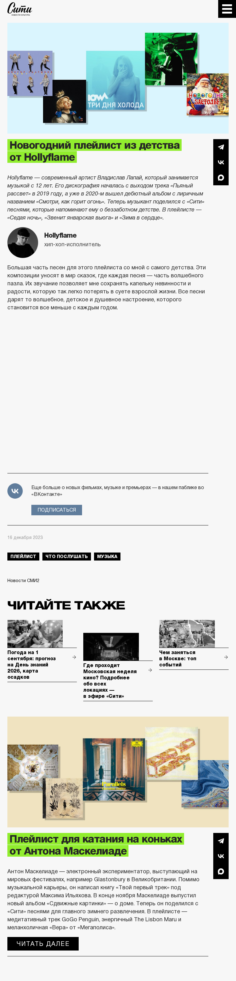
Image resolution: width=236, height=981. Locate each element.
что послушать (66, 556)
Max (221, 177)
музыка (107, 556)
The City (19, 9)
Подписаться (56, 510)
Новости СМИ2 (23, 580)
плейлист (23, 556)
